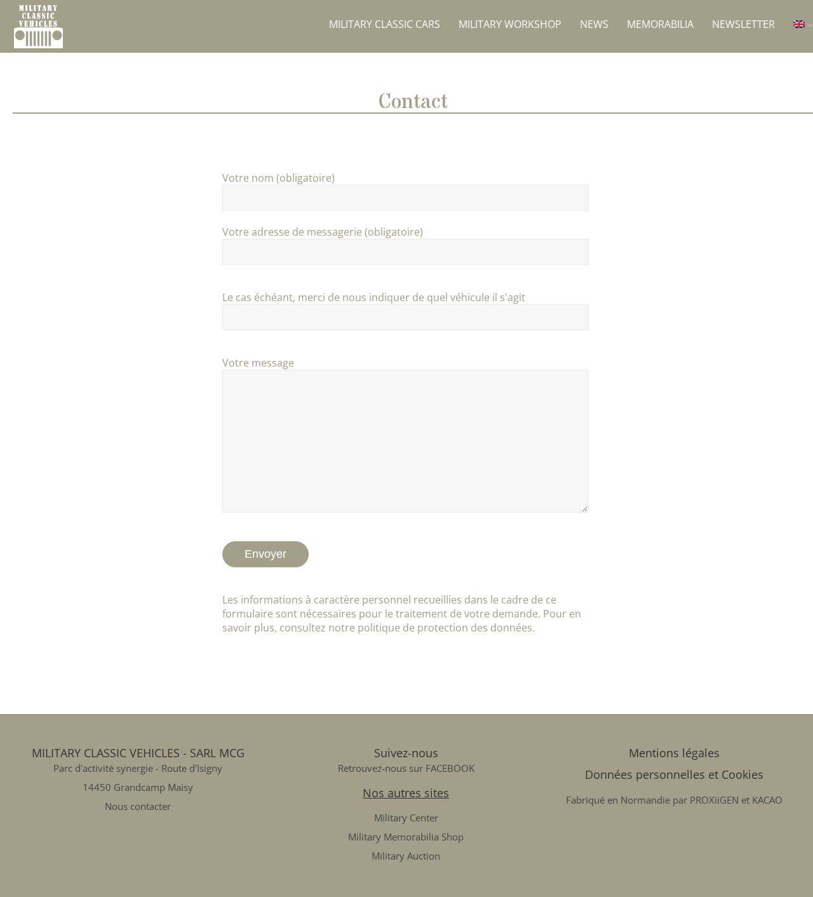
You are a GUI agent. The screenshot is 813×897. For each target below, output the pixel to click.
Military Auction (406, 855)
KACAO (767, 799)
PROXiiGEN (714, 799)
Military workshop (510, 24)
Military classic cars (384, 24)
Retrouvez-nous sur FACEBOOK (406, 768)
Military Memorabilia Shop (406, 836)
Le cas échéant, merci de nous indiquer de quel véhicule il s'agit (373, 297)
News (594, 24)
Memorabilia (660, 24)
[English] (803, 24)
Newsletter (743, 24)
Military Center (406, 817)
